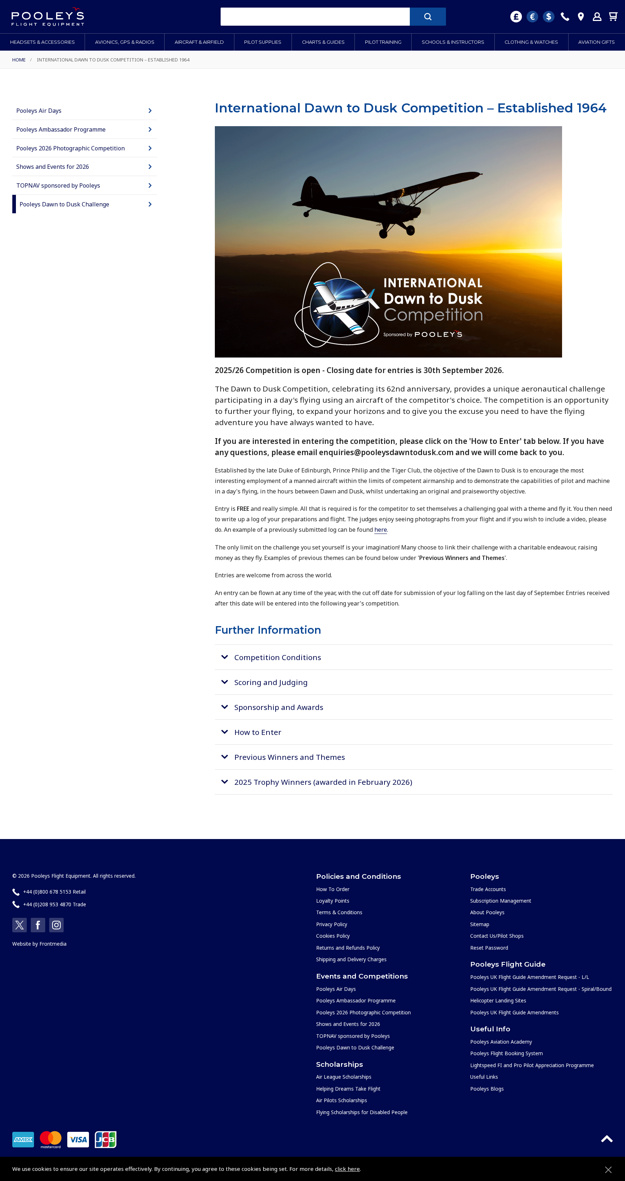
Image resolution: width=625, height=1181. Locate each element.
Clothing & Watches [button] (531, 42)
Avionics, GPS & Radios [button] (124, 42)
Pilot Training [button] (383, 42)
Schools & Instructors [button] (453, 42)
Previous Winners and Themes (289, 757)
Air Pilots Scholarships (341, 1100)
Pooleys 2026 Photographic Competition (70, 148)
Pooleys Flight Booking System (506, 1053)
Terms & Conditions (339, 912)
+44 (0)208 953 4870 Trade (54, 904)
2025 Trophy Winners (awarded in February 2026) (323, 782)
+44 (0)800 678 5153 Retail (54, 891)
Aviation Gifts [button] (596, 42)
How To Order (332, 889)
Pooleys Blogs (487, 1088)
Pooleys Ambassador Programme (61, 129)
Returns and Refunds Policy (348, 947)
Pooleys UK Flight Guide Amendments (514, 1012)
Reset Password (489, 947)
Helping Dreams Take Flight (348, 1088)
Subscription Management (500, 900)
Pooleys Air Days (38, 111)
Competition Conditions (277, 657)
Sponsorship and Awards (278, 707)
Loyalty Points (332, 900)
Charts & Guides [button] (323, 42)
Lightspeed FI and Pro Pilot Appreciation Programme (532, 1065)
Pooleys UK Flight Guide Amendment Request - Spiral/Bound (541, 988)
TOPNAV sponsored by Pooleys (58, 185)
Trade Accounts (488, 889)
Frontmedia (53, 943)
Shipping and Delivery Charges (351, 959)
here (380, 530)
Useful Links (484, 1076)
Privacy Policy (331, 924)
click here (347, 1168)
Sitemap (479, 924)
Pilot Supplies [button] (262, 42)
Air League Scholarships (343, 1076)
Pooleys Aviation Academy (501, 1041)
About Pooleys (487, 912)
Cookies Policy (333, 935)
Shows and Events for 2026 (52, 167)
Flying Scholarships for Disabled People (362, 1112)
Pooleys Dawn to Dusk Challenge (64, 204)
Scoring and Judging (271, 682)
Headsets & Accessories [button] (42, 42)
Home (19, 59)
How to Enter (257, 732)
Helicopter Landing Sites (498, 1000)
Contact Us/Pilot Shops (497, 935)
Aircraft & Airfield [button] (199, 42)
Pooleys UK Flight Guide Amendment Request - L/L (529, 977)
